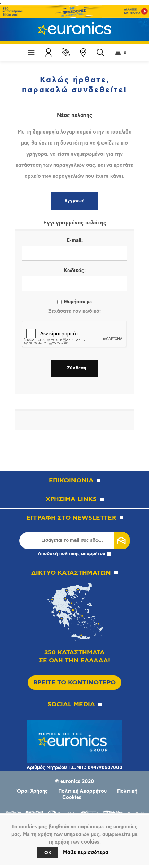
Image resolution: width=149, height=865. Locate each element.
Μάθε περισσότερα (85, 852)
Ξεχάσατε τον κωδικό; (74, 311)
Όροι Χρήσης (32, 791)
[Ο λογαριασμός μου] (48, 52)
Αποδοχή (71, 554)
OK (47, 853)
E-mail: (75, 241)
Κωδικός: (75, 271)
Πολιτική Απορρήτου (82, 791)
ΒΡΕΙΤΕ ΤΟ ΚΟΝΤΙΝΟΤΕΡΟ (74, 683)
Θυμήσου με (78, 302)
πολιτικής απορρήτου (82, 554)
